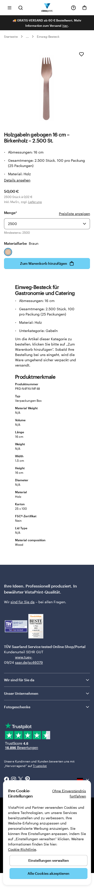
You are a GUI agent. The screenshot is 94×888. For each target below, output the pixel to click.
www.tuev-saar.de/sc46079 (23, 659)
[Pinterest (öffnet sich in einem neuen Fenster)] (27, 780)
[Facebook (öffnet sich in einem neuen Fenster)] (6, 779)
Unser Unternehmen (21, 693)
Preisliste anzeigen (74, 214)
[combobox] (47, 223)
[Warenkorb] (84, 7)
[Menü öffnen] (9, 7)
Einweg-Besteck (48, 36)
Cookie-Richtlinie (22, 849)
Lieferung (35, 202)
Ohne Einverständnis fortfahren (69, 793)
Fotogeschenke (17, 707)
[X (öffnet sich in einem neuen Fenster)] (20, 780)
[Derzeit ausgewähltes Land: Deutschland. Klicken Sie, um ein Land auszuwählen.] (83, 780)
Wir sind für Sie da (19, 680)
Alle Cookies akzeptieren (48, 873)
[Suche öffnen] (20, 7)
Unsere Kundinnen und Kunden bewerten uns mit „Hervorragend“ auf (39, 764)
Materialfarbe (21, 243)
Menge (10, 212)
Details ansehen (17, 180)
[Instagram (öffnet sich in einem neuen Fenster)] (13, 779)
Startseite (11, 36)
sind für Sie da (23, 602)
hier (65, 25)
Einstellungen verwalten (48, 860)
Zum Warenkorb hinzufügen (43, 263)
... (27, 36)
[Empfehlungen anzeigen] (84, 223)
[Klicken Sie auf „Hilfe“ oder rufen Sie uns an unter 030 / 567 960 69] (73, 7)
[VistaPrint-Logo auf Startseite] (47, 7)
